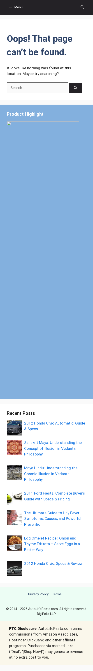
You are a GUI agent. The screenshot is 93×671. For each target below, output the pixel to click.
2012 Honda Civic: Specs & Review (53, 563)
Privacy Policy (38, 594)
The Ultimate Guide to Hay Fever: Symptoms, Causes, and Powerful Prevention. (52, 519)
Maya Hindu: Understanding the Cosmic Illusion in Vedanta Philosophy (50, 474)
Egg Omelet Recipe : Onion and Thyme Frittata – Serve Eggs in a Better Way (52, 544)
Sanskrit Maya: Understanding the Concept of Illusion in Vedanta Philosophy (53, 448)
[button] (82, 7)
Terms (57, 594)
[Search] (75, 88)
